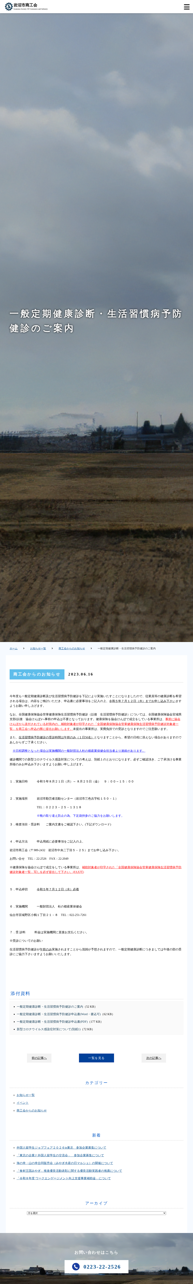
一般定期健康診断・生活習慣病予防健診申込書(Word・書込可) (59, 1014)
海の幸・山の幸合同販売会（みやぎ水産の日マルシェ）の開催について (65, 1163)
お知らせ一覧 (38, 648)
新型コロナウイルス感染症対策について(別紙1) (48, 1029)
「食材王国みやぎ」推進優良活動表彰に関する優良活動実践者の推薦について (69, 1170)
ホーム (14, 648)
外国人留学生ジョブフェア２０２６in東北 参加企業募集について (61, 1147)
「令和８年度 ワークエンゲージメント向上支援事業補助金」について (64, 1178)
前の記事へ (39, 1058)
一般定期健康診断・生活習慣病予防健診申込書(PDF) (52, 1021)
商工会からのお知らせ (72, 648)
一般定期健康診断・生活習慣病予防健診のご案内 (50, 1006)
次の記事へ (153, 1058)
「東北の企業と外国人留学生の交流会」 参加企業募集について (60, 1155)
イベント (23, 1102)
